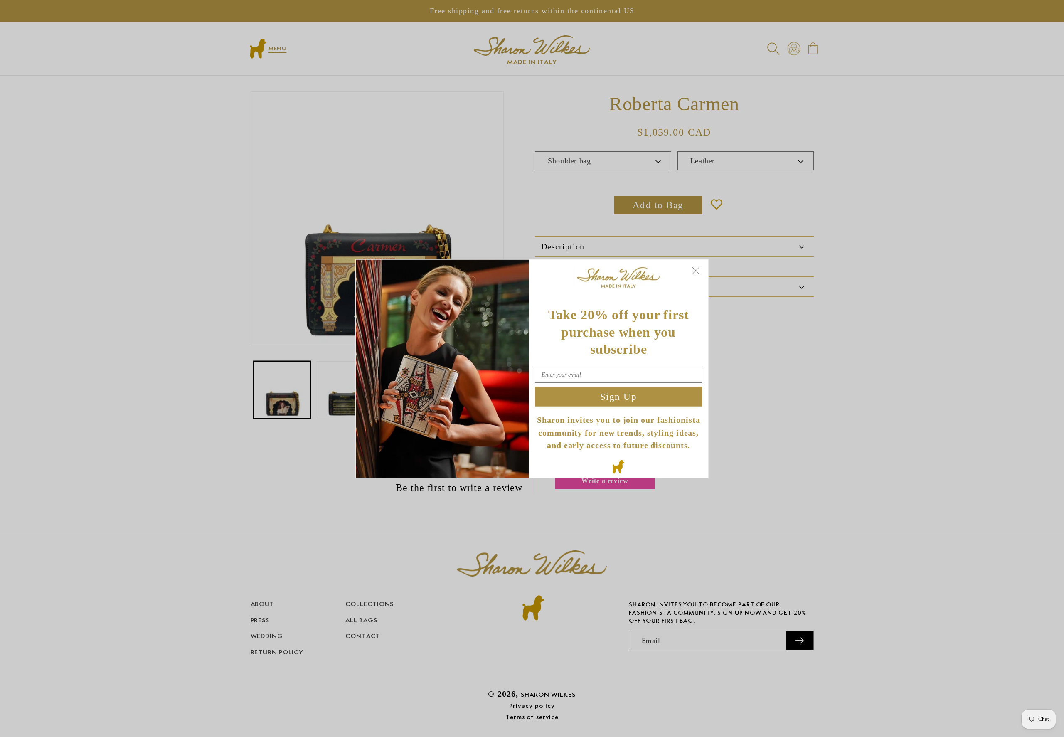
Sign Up (618, 396)
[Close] (695, 270)
